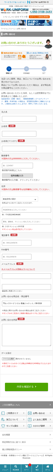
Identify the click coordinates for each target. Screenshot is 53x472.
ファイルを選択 (8, 359)
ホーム (47, 470)
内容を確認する (25, 386)
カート (27, 468)
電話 (37, 470)
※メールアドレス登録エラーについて (18, 269)
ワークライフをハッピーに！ (15, 2)
